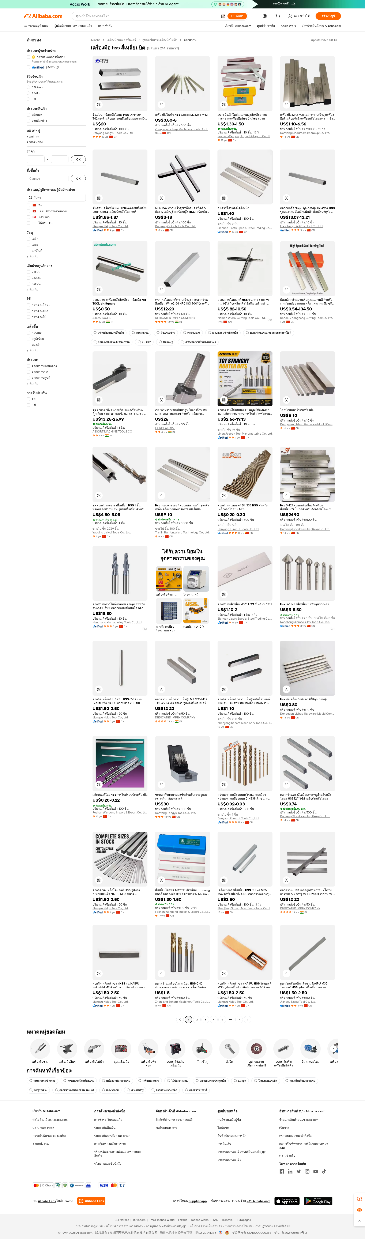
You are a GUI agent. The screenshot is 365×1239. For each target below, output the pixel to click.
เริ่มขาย (284, 1127)
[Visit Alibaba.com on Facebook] (281, 1171)
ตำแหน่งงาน (41, 1143)
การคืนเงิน (224, 1143)
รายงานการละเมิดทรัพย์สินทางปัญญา (242, 1151)
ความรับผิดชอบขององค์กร (49, 1135)
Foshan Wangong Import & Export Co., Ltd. (245, 136)
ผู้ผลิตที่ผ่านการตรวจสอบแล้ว (174, 1119)
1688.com (139, 1219)
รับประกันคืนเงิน (105, 1127)
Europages (244, 1219)
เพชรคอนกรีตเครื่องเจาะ (81, 1080)
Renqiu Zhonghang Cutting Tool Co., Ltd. (306, 318)
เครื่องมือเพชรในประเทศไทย (200, 342)
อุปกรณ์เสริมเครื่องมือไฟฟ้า (159, 40)
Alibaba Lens (47, 1201)
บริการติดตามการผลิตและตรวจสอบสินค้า (117, 1153)
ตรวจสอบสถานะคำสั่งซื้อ (295, 1135)
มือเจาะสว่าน (168, 332)
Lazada (182, 1219)
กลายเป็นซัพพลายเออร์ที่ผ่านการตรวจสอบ (303, 1145)
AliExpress (122, 1219)
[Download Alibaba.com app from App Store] (287, 1201)
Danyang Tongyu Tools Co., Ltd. (113, 133)
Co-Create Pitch (43, 1127)
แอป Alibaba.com (258, 1201)
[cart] (278, 16)
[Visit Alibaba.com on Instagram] (307, 1171)
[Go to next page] (247, 1019)
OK (78, 159)
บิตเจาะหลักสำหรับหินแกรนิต (114, 342)
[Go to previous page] (180, 1019)
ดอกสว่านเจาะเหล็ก (166, 1090)
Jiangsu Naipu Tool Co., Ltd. (110, 226)
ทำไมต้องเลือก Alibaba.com (50, 1119)
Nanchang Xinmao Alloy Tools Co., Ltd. (117, 622)
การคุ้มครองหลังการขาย (110, 1143)
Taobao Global (200, 1219)
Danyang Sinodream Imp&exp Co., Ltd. (305, 133)
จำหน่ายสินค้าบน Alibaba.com (298, 1119)
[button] (223, 16)
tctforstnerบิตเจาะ (44, 1080)
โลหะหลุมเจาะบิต (267, 1080)
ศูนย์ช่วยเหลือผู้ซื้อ (229, 1119)
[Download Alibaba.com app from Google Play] (318, 1201)
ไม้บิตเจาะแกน (179, 1080)
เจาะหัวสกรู (137, 1090)
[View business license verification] (221, 1233)
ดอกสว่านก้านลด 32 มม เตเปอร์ (76, 1090)
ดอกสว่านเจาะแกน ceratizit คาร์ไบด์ (270, 332)
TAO (215, 1219)
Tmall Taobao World (161, 1219)
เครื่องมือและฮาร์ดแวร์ (121, 40)
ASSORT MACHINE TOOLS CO (112, 431)
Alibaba (95, 40)
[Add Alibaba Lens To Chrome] (91, 1201)
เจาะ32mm (193, 332)
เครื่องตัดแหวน (151, 1080)
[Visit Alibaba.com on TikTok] (324, 1171)
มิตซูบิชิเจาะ (40, 1090)
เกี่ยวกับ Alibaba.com (46, 1111)
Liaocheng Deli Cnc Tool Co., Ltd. (301, 226)
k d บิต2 (146, 342)
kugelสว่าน (142, 332)
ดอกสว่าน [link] (190, 40)
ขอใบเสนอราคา (166, 1127)
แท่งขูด (242, 1080)
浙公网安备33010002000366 (251, 1232)
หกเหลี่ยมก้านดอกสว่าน (302, 1080)
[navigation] (56, 530)
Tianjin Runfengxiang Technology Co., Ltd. (182, 532)
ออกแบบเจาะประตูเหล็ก (213, 1080)
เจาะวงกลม (112, 1090)
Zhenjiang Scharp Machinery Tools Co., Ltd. (182, 129)
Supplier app (198, 1201)
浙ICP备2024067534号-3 (290, 1232)
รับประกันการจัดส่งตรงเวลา (112, 1135)
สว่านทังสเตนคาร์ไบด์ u (111, 332)
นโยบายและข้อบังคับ (107, 1163)
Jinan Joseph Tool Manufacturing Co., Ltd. (245, 433)
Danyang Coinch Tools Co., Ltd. (175, 226)
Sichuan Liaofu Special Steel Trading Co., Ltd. (245, 228)
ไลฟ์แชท (223, 1127)
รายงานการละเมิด (229, 1159)
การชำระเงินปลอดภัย (108, 1119)
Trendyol (227, 1219)
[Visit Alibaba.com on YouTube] (315, 1171)
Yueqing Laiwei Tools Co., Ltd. (112, 532)
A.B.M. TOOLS (101, 318)
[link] (359, 1198)
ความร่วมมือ (287, 1155)
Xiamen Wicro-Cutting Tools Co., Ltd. (242, 318)
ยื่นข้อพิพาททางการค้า (232, 1135)
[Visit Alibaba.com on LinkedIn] (290, 1171)
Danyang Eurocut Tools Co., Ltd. (238, 529)
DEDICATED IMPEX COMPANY (175, 318)
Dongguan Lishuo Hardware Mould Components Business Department (307, 424)
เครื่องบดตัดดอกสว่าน (118, 1080)
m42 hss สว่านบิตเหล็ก (225, 332)
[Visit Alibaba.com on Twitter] (298, 1171)
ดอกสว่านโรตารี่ (198, 1090)
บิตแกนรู (168, 342)
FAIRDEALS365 (165, 428)
